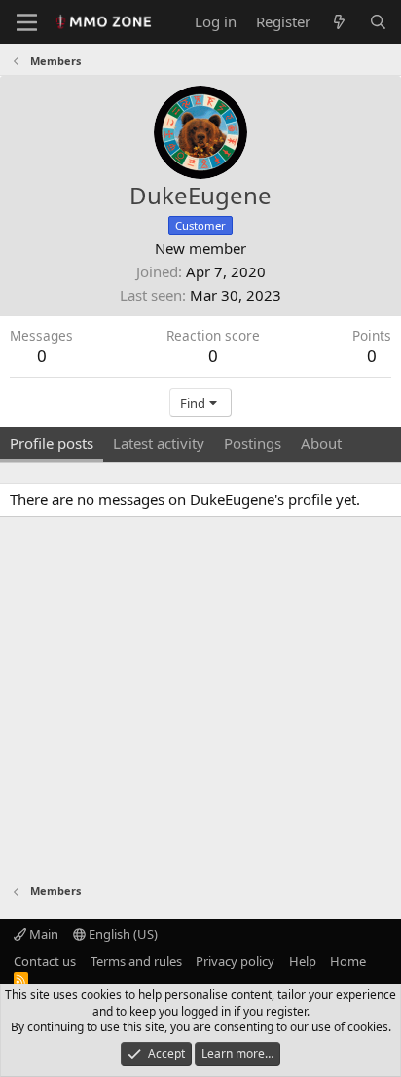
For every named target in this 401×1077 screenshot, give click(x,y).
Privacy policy (235, 961)
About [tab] (321, 442)
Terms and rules (136, 961)
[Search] (378, 22)
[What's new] (339, 22)
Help (302, 961)
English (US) (122, 934)
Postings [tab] (252, 442)
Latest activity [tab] (158, 442)
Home (348, 961)
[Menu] (27, 22)
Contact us (45, 961)
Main (42, 934)
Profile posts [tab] (51, 442)
